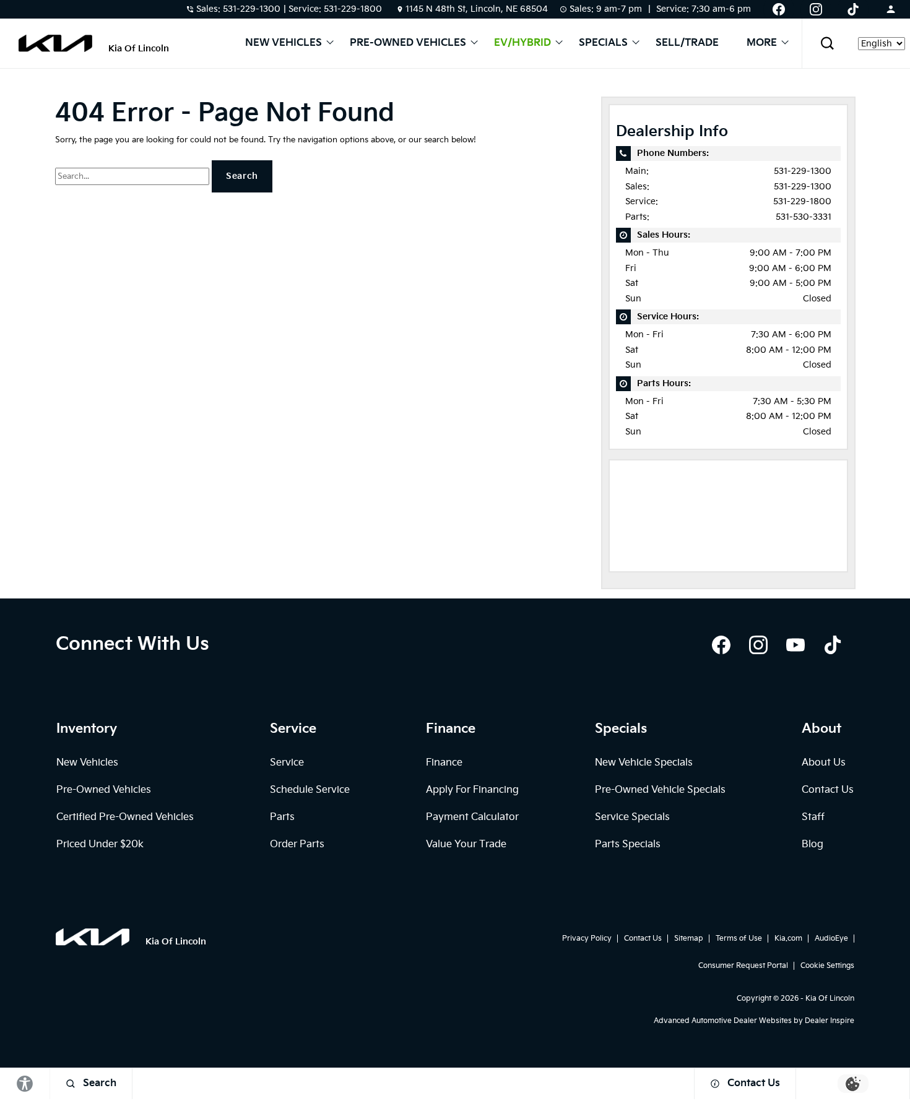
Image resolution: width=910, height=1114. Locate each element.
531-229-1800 (802, 201)
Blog (812, 844)
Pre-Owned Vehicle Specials (660, 790)
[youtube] (795, 644)
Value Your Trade (466, 844)
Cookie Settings (827, 965)
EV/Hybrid (522, 43)
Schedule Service (310, 790)
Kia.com (788, 938)
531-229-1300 (802, 171)
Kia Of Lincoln (829, 998)
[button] (827, 43)
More (762, 43)
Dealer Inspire (829, 1020)
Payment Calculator (472, 817)
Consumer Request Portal (743, 965)
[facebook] (721, 644)
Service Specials (632, 817)
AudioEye (831, 938)
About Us (824, 763)
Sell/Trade (687, 43)
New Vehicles (283, 43)
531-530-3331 (803, 217)
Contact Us (828, 790)
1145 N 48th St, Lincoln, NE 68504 (476, 9)
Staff (813, 817)
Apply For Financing (472, 790)
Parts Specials (628, 844)
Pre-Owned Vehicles (408, 43)
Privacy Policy (587, 938)
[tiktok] (832, 644)
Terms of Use (739, 938)
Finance (444, 763)
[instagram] (758, 644)
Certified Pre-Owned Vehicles (125, 817)
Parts (282, 817)
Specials (603, 43)
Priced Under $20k (100, 844)
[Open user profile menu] (891, 9)
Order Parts (297, 844)
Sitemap (688, 938)
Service (287, 763)
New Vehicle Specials (644, 763)
